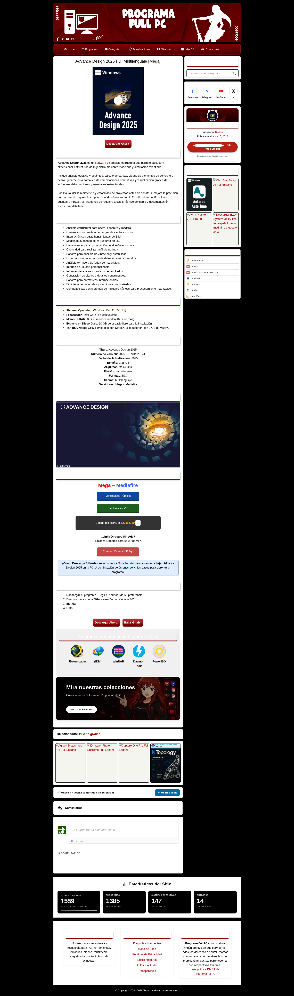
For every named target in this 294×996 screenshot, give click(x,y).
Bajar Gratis (132, 622)
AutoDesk (196, 296)
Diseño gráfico (89, 734)
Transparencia (147, 971)
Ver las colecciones (81, 709)
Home (71, 49)
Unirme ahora (169, 792)
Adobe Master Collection (204, 272)
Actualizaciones (141, 49)
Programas (91, 49)
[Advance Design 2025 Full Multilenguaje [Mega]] (199, 194)
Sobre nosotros (147, 959)
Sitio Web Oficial (218, 147)
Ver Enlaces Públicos (118, 495)
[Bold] (72, 841)
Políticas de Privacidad (147, 954)
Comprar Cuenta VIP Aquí (118, 551)
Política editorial (147, 965)
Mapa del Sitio (147, 949)
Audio (194, 290)
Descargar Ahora (117, 143)
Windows (166, 49)
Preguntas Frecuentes (147, 943)
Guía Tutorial (126, 563)
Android (195, 278)
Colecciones (212, 49)
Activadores (197, 260)
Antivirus (196, 284)
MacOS (189, 49)
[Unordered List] (81, 841)
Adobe (194, 266)
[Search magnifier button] (234, 73)
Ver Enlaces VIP (118, 508)
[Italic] (77, 841)
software (100, 162)
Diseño (219, 132)
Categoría (113, 49)
